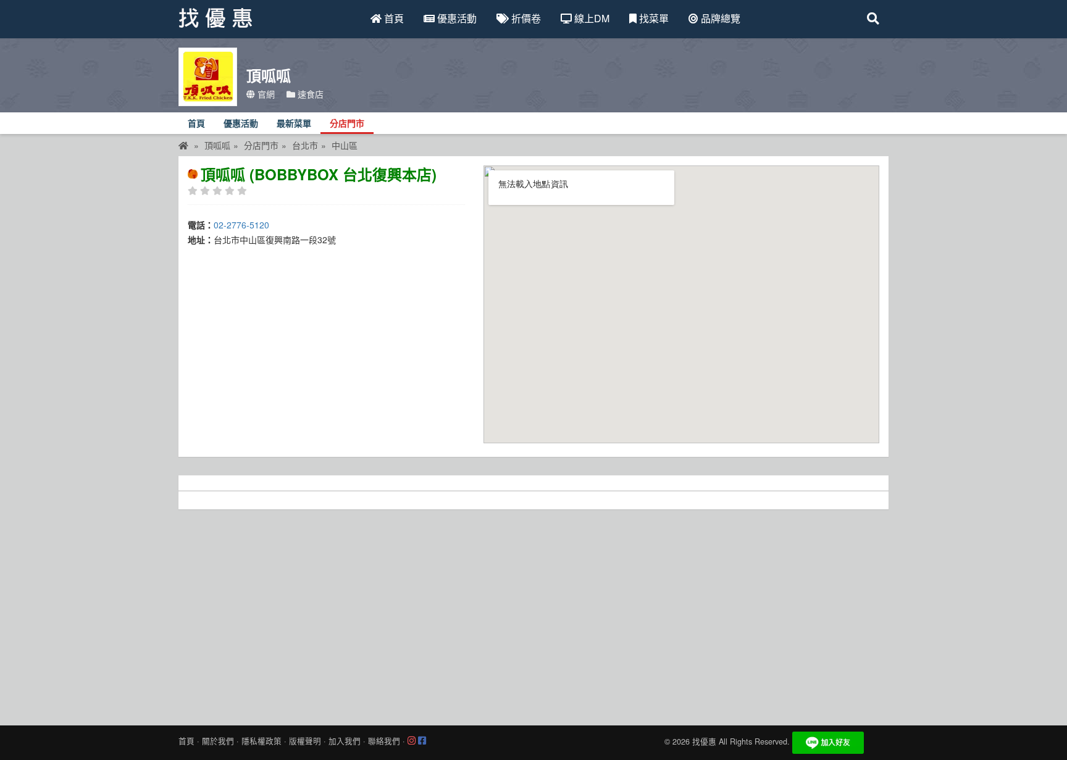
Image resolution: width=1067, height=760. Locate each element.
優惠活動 (456, 18)
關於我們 (218, 740)
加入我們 (344, 740)
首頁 (393, 18)
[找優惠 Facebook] (422, 740)
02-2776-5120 (241, 225)
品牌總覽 (719, 18)
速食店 (309, 94)
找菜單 (653, 18)
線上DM (590, 18)
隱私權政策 (261, 740)
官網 (265, 94)
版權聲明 (305, 740)
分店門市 (347, 123)
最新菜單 (294, 123)
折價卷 (525, 18)
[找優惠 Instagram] (412, 740)
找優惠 (704, 741)
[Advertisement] (533, 614)
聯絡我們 (384, 740)
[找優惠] (183, 145)
